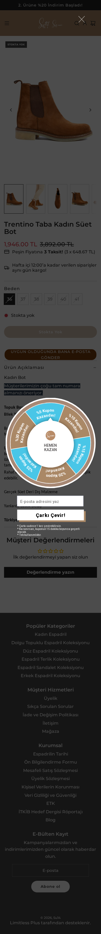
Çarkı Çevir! (50, 515)
